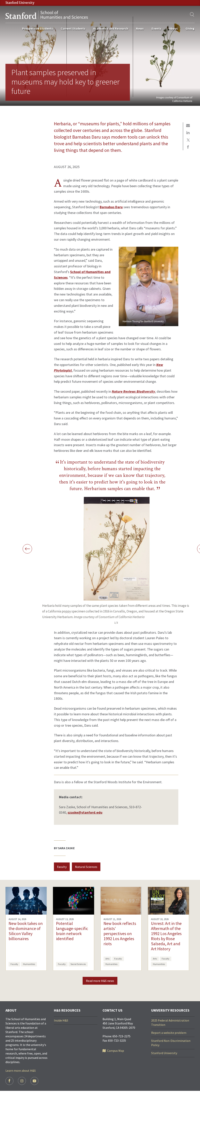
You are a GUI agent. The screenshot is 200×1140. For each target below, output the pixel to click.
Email (188, 125)
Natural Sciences (86, 867)
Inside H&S (61, 1020)
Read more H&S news (100, 981)
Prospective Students (37, 28)
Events (156, 28)
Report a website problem (168, 1033)
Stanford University (164, 1053)
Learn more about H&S (20, 1070)
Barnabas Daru (111, 207)
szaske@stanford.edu (85, 812)
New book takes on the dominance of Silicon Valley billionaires (26, 931)
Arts (107, 958)
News (140, 28)
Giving (190, 28)
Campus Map (115, 1051)
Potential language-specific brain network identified (72, 931)
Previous (27, 549)
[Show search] (192, 14)
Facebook (188, 147)
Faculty (62, 867)
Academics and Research (110, 28)
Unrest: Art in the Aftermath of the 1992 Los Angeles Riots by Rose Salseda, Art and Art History (166, 936)
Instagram (22, 1081)
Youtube (34, 1081)
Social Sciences (78, 964)
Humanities (29, 964)
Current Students (73, 28)
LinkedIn (188, 133)
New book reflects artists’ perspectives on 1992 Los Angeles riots (120, 933)
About (173, 28)
